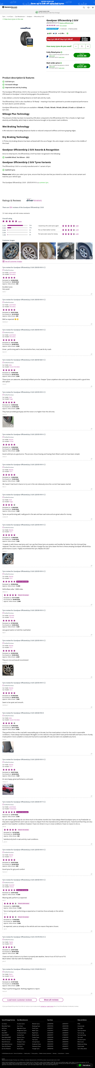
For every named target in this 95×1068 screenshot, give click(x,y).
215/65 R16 (65, 1037)
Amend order (81, 1026)
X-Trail (11, 441)
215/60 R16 (65, 1048)
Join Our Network (6, 1048)
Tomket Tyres (35, 1037)
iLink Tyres (20, 1046)
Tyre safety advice (82, 1048)
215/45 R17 (65, 1030)
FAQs (79, 1024)
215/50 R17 (65, 1044)
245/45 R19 (65, 1039)
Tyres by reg (81, 1033)
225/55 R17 (65, 1024)
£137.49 (81, 66)
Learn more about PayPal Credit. (35, 1064)
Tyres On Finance (6, 1046)
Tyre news (80, 1037)
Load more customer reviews (19, 1000)
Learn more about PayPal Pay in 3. (50, 1064)
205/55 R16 (50, 1026)
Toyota (11, 942)
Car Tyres (4, 1024)
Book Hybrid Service (7, 1044)
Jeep (10, 365)
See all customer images (13, 261)
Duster (12, 976)
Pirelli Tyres (35, 1028)
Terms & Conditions (18, 1053)
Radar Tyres (35, 1030)
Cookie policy (27, 1053)
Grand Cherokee (15, 367)
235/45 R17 (65, 1046)
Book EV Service (6, 1042)
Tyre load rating (82, 1035)
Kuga (11, 399)
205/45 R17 (50, 1035)
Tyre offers (80, 1028)
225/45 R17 (50, 1028)
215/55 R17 (50, 1030)
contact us (43, 1006)
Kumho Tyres (20, 1048)
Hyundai (11, 615)
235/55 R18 (65, 1026)
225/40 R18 (50, 1024)
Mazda (11, 470)
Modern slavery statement (45, 1053)
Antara (12, 887)
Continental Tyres (21, 1033)
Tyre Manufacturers (22, 1020)
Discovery (12, 274)
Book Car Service (6, 1039)
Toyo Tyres (35, 1039)
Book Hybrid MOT (6, 1037)
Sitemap (54, 1053)
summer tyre (43, 182)
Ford (10, 397)
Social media (81, 1046)
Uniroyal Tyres (36, 1042)
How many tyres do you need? (59, 46)
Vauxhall (11, 885)
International (61, 1053)
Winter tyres (81, 1042)
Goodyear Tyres (21, 1042)
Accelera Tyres (21, 1024)
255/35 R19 (50, 1033)
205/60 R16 (65, 1042)
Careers (67, 1053)
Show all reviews (51, 1000)
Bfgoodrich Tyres (21, 1028)
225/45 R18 (50, 1037)
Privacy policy (35, 1053)
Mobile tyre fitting (82, 1044)
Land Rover (12, 272)
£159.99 (81, 55)
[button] (84, 7)
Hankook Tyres (21, 1044)
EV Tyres (4, 1030)
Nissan (11, 439)
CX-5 (11, 471)
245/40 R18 (50, 1048)
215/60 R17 (65, 1035)
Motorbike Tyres (6, 1026)
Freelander (13, 809)
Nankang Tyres (36, 1026)
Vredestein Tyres (36, 1044)
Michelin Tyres (36, 1024)
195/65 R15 (65, 1028)
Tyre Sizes (50, 1020)
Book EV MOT (5, 1035)
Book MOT (4, 1033)
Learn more (52, 56)
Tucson (12, 617)
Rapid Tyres (35, 1033)
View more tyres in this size (13, 19)
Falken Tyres (20, 1039)
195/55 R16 (50, 1042)
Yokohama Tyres (36, 1046)
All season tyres (82, 1039)
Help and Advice (82, 1020)
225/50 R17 (50, 1039)
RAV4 (11, 944)
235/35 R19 (50, 1044)
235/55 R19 (50, 1046)
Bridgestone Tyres (22, 1030)
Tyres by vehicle (82, 1030)
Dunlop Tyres (20, 1035)
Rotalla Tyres (35, 1035)
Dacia (10, 974)
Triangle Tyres (36, 1048)
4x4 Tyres (4, 1028)
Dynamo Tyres (21, 1037)
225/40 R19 (65, 1033)
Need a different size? (66, 23)
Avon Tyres (20, 1026)
